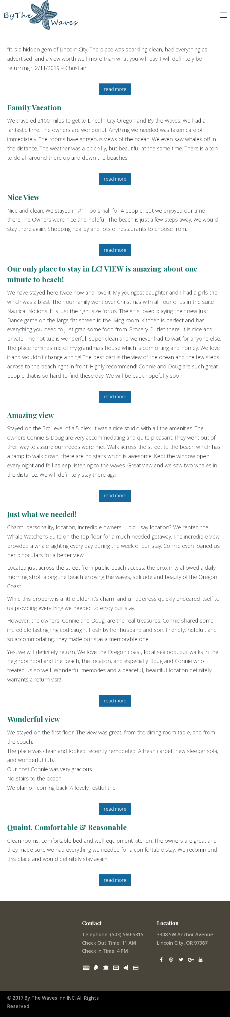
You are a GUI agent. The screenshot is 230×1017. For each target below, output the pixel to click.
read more (115, 89)
